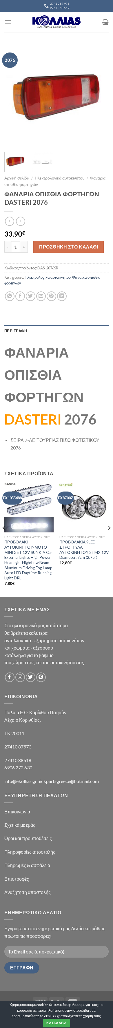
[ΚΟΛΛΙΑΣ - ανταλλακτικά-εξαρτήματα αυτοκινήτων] (56, 21)
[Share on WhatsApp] (9, 296)
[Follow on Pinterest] (41, 677)
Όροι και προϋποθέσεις (28, 838)
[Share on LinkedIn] (62, 296)
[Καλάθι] (105, 22)
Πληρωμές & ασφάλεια (27, 865)
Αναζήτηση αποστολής (27, 892)
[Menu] (7, 22)
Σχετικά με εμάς (19, 825)
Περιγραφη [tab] (15, 331)
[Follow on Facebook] (9, 677)
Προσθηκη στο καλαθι (68, 246)
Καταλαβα (56, 1023)
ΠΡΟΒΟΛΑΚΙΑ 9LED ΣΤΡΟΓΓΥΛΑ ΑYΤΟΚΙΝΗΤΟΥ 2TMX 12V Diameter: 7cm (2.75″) (84, 550)
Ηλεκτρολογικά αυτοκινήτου (60, 178)
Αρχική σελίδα (16, 178)
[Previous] (13, 95)
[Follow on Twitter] (30, 677)
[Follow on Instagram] (20, 677)
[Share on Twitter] (30, 296)
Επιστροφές (16, 879)
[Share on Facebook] (20, 296)
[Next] (99, 95)
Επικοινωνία (17, 811)
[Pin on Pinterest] (51, 296)
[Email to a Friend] (41, 296)
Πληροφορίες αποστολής (29, 852)
